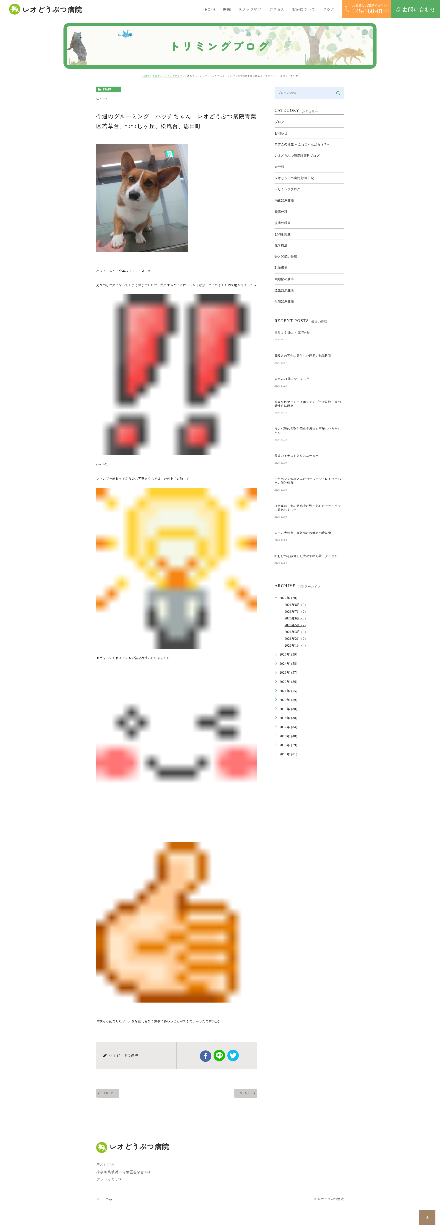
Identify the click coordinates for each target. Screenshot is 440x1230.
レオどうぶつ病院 (52, 9)
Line (219, 1055)
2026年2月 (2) (295, 638)
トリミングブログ (172, 76)
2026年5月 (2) (295, 625)
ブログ (156, 76)
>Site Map (104, 1199)
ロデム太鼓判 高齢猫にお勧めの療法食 (305, 533)
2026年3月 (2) (295, 632)
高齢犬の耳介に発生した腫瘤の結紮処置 (303, 355)
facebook (205, 1056)
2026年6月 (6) (295, 618)
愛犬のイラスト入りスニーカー (297, 455)
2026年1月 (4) (295, 645)
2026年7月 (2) (295, 611)
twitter (233, 1055)
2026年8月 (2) (295, 605)
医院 (227, 9)
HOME (210, 9)
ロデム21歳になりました (292, 378)
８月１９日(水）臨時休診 (293, 332)
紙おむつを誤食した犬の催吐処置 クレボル (306, 556)
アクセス (277, 9)
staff (107, 89)
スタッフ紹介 (250, 9)
